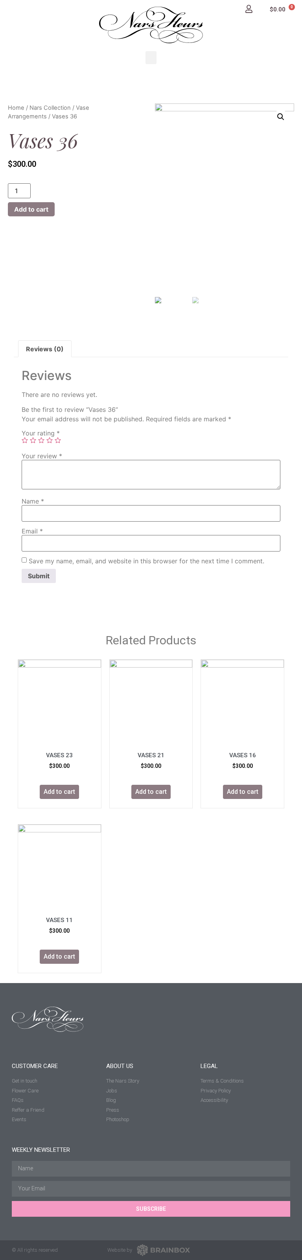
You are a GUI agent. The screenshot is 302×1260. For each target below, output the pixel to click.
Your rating (41, 433)
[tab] (45, 349)
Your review (42, 456)
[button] (151, 57)
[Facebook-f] (285, 1249)
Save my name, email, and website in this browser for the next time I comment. (146, 561)
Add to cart (31, 209)
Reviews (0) (45, 349)
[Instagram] (267, 1249)
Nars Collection (50, 107)
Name (33, 501)
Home (16, 107)
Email (32, 531)
